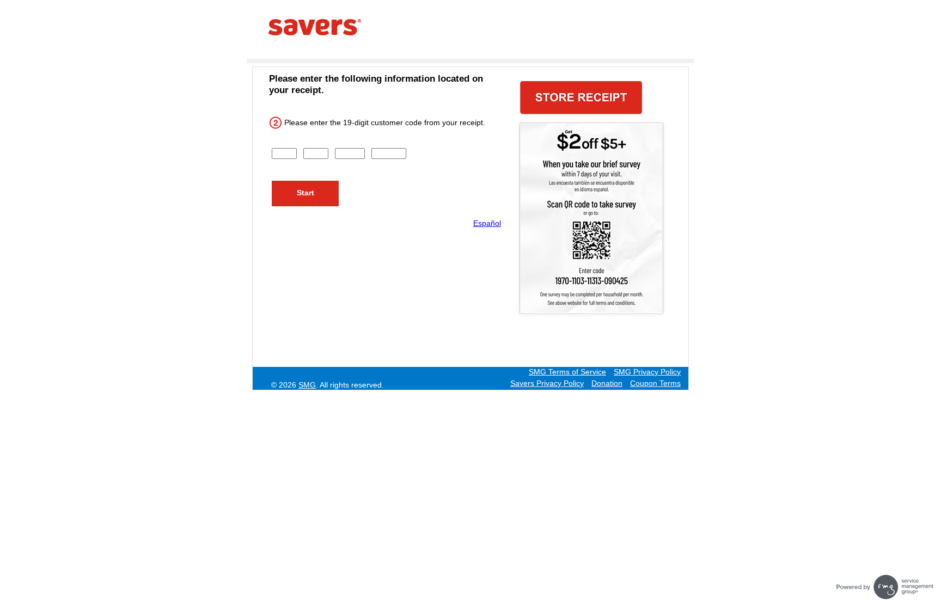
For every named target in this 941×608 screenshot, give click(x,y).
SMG (307, 384)
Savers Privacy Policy (547, 383)
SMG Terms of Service (567, 371)
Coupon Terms (655, 383)
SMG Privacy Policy (647, 371)
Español (487, 223)
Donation (606, 383)
